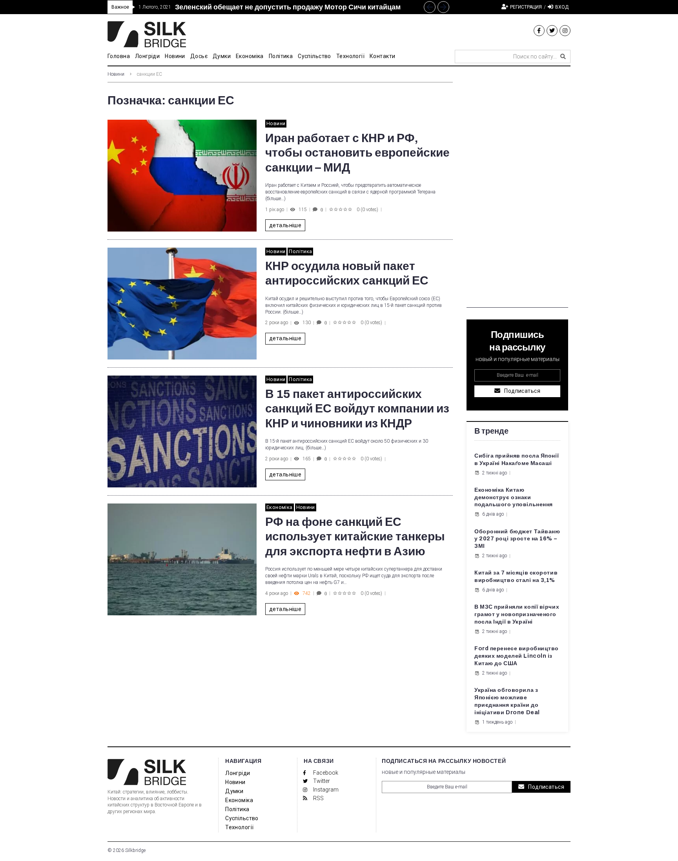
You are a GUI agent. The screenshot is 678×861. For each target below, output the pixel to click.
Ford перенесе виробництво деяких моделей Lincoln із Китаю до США (516, 656)
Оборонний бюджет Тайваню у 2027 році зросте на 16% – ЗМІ (517, 539)
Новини (116, 74)
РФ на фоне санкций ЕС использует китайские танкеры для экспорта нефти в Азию (355, 537)
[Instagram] (565, 30)
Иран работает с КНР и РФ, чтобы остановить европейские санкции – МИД (357, 153)
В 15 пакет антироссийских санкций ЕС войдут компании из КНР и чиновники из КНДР (357, 409)
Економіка (279, 507)
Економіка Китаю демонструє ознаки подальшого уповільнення (513, 497)
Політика (300, 251)
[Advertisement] (517, 190)
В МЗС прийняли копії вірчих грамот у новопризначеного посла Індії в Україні (516, 614)
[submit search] (563, 56)
